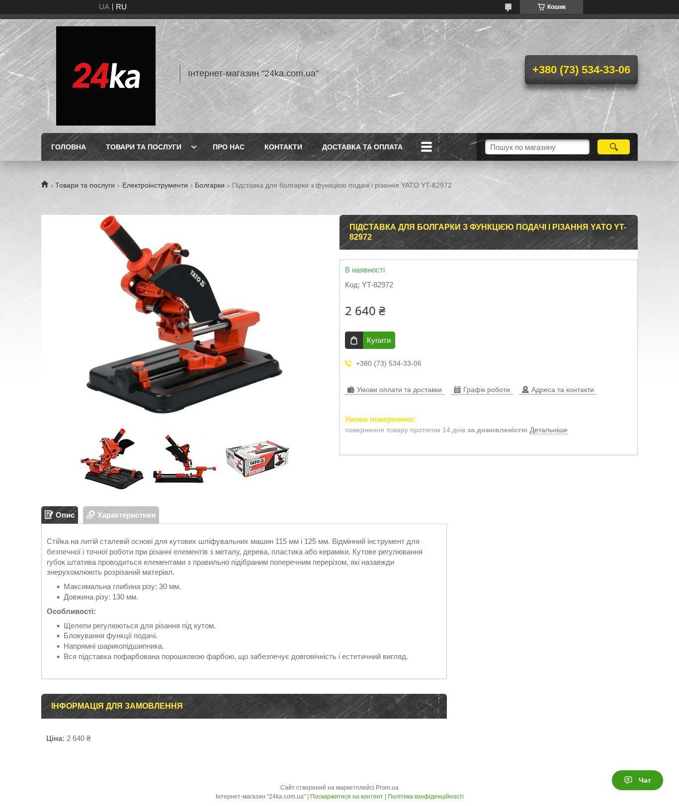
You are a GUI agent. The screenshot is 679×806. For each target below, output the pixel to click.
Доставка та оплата (362, 147)
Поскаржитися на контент (346, 796)
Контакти (283, 147)
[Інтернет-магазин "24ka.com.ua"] (105, 73)
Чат (645, 780)
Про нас (229, 147)
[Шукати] (613, 146)
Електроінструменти (155, 185)
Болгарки (210, 185)
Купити (379, 340)
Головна (68, 147)
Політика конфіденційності (426, 796)
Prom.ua (387, 787)
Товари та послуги (143, 147)
